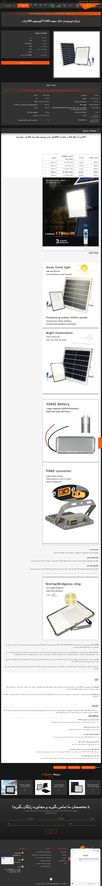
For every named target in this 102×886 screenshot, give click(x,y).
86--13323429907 (16, 855)
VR (31, 4)
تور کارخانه (58, 5)
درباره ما (64, 5)
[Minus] (72, 851)
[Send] (72, 883)
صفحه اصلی (77, 5)
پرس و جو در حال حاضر (23, 5)
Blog (35, 4)
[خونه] (72, 13)
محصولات (70, 4)
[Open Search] (14, 5)
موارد (40, 4)
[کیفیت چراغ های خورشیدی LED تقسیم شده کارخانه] (9, 787)
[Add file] (98, 883)
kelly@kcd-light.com (82, 1)
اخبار (45, 4)
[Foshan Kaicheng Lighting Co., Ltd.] (90, 5)
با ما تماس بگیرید (51, 5)
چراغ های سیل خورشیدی (58, 13)
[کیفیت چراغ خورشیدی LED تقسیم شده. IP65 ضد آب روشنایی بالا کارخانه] (77, 787)
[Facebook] (4, 1)
